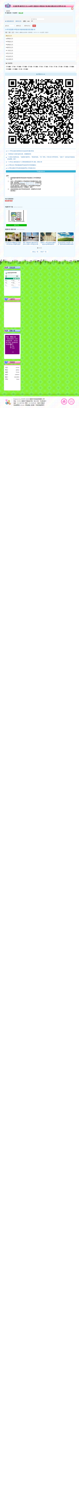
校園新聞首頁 (10, 21)
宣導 (65, 66)
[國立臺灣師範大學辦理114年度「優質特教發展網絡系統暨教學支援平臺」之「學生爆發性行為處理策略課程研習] (66, 236)
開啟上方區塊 (72, 8)
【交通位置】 (43, 401)
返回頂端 (71, 401)
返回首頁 (64, 401)
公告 (13, 32)
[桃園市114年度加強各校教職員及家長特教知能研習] (48, 236)
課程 (24, 69)
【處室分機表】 (41, 403)
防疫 (20, 69)
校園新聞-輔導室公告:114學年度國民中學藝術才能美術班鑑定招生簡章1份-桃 (39, 6)
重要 (10, 32)
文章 (13, 66)
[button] (37, 248)
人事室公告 (10, 50)
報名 (6, 32)
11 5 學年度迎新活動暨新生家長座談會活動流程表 (20, 151)
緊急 (40, 66)
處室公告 (9, 35)
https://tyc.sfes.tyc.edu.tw (26, 182)
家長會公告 (10, 56)
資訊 (7, 66)
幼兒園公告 (10, 59)
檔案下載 (16, 225)
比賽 (70, 66)
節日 (55, 66)
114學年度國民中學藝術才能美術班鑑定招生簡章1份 (20, 29)
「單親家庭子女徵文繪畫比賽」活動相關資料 (19, 154)
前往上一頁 (34, 251)
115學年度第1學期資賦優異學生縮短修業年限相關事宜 (21, 165)
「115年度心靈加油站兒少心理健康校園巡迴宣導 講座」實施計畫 (24, 161)
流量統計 (12, 362)
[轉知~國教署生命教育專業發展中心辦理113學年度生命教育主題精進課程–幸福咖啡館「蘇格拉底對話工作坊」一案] (31, 236)
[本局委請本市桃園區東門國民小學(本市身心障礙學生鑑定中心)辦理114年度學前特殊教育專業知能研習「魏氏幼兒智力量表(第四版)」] (13, 236)
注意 (45, 66)
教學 (29, 66)
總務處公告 (10, 44)
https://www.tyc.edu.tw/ (32, 184)
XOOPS (23, 399)
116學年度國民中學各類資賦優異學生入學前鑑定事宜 (21, 168)
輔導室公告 (19, 21)
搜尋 (32, 21)
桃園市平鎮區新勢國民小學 (37, 399)
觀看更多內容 (41, 171)
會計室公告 (10, 53)
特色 (50, 66)
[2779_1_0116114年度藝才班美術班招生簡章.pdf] (16, 215)
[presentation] (6, 237)
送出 (34, 25)
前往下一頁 (44, 251)
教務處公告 (10, 38)
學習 (23, 66)
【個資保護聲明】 (40, 405)
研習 (7, 69)
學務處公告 (10, 41)
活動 (18, 66)
